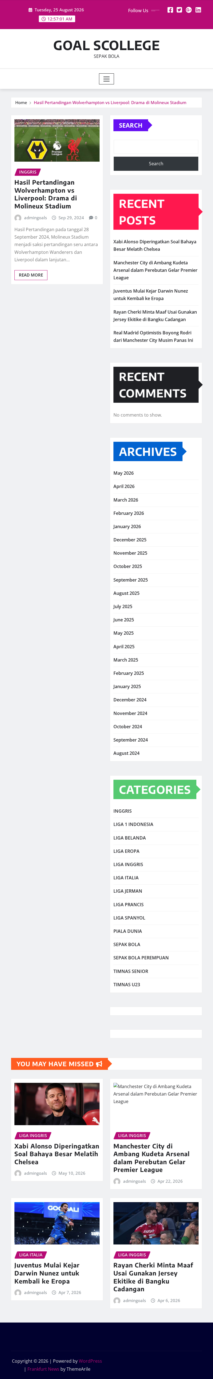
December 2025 (129, 540)
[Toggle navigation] (106, 78)
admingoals (35, 217)
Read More (31, 275)
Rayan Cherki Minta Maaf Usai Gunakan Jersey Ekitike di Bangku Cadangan (153, 1277)
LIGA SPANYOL (129, 918)
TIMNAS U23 (126, 985)
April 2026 (124, 486)
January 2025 (127, 686)
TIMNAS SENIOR (130, 971)
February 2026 (128, 513)
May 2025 (123, 633)
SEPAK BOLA (126, 944)
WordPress (90, 1361)
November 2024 (130, 713)
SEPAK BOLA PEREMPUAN (141, 958)
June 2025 (123, 620)
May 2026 (123, 473)
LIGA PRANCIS (128, 905)
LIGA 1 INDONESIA (133, 824)
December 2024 (129, 700)
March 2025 (125, 660)
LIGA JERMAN (127, 891)
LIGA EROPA (126, 851)
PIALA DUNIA (127, 931)
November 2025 (130, 553)
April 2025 (124, 647)
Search (131, 125)
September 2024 (130, 740)
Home (21, 102)
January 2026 (127, 526)
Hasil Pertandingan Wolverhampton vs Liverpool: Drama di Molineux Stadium (110, 102)
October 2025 (127, 566)
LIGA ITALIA (126, 878)
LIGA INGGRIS (128, 864)
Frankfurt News (43, 1369)
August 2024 (126, 753)
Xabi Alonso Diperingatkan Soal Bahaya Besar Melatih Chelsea (56, 1154)
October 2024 (127, 727)
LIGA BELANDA (129, 838)
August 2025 (126, 593)
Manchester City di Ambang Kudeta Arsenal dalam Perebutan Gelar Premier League (155, 270)
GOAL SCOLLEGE (106, 45)
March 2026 (125, 500)
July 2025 (122, 606)
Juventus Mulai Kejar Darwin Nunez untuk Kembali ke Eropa (47, 1273)
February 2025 (128, 673)
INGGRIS (122, 811)
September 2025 (130, 580)
